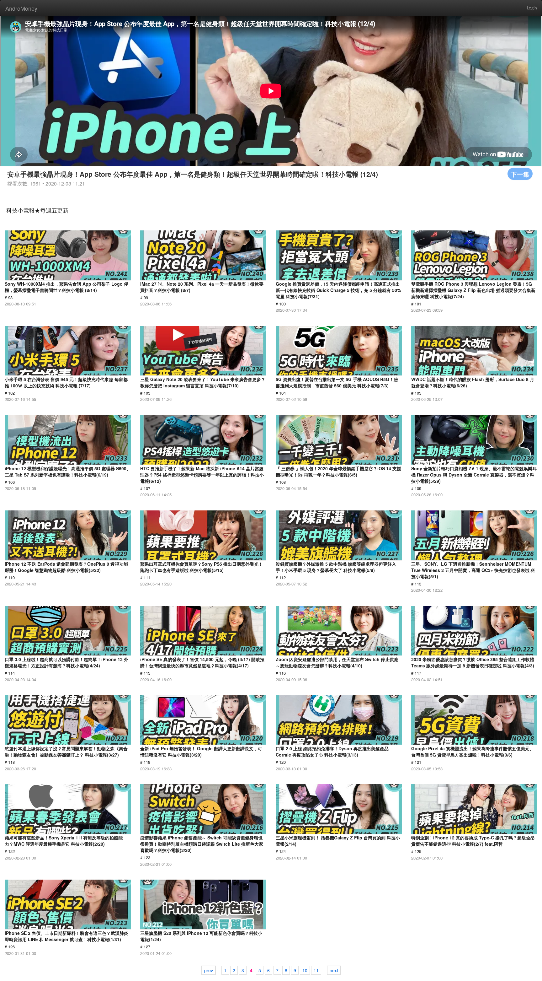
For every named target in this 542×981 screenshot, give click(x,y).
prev (208, 970)
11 (316, 970)
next (334, 970)
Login (532, 8)
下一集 (520, 173)
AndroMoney (21, 8)
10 (304, 970)
